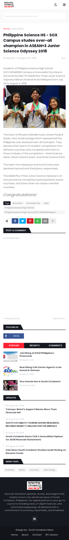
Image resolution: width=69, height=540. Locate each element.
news (46, 203)
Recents (35, 345)
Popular (14, 345)
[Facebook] (15, 221)
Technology (49, 469)
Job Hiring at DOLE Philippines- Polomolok (37, 355)
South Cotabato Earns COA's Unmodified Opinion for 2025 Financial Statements (34, 438)
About (25, 534)
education (18, 28)
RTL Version (52, 534)
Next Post (58, 318)
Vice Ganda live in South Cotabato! (40, 381)
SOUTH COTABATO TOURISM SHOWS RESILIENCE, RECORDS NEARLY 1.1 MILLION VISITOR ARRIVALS (32, 424)
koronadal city (33, 203)
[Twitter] (22, 221)
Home (6, 28)
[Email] (45, 221)
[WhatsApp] (37, 221)
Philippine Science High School (19, 207)
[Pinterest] (30, 221)
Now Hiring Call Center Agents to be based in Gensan (40, 369)
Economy (34, 469)
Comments (55, 345)
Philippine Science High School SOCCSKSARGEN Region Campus (30, 212)
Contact (37, 534)
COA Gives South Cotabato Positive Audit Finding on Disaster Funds (36, 452)
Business (10, 469)
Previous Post (12, 318)
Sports (22, 469)
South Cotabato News (41, 529)
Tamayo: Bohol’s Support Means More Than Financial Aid (31, 411)
